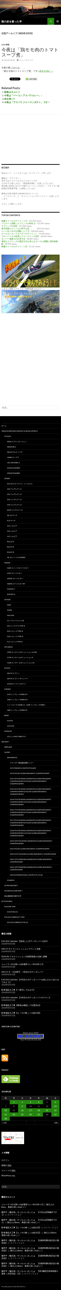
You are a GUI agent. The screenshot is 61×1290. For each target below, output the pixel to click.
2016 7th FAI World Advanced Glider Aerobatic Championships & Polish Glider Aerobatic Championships (30, 812)
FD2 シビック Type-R (15, 636)
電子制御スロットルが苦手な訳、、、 (18, 228)
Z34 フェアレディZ (14, 505)
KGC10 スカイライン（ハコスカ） (20, 484)
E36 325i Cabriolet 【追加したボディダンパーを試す (24, 941)
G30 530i (10, 726)
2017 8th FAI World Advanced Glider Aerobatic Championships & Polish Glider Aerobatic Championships (30, 822)
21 (6, 1114)
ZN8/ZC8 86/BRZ (13, 473)
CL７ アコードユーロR (15, 621)
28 (6, 1118)
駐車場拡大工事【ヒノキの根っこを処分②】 (21, 1227)
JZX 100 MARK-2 (13, 463)
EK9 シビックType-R (15, 631)
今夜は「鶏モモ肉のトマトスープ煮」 (30, 52)
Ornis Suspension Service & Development (19, 431)
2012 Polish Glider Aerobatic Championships (29, 773)
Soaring (10, 880)
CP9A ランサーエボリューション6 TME (22, 652)
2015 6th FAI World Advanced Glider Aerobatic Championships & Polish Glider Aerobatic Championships (30, 791)
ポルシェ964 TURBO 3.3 (16, 736)
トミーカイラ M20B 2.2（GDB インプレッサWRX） (26, 705)
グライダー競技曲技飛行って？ (22, 763)
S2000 (9, 610)
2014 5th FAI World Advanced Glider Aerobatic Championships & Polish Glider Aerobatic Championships (30, 802)
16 (22, 1110)
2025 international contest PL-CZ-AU (26, 875)
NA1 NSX (10, 615)
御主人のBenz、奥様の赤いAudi (21, 1222)
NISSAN (7, 478)
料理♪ (8, 45)
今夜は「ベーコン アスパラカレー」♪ (23, 95)
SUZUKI (7, 668)
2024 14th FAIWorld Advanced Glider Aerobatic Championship (31, 868)
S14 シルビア (12, 531)
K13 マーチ (11, 520)
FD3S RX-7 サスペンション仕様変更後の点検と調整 (24, 956)
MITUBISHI (8, 647)
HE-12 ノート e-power (16, 557)
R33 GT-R (10, 547)
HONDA (7, 599)
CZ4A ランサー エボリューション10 (20, 663)
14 (6, 1110)
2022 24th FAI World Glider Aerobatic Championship (33, 854)
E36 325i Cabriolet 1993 (14, 917)
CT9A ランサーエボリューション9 (20, 657)
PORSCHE (8, 731)
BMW (6, 715)
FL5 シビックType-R (15, 642)
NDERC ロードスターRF (16, 584)
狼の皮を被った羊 (11, 21)
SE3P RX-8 (11, 594)
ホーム (4, 426)
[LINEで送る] (31, 78)
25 (39, 1114)
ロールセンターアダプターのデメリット (19, 233)
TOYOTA (7, 436)
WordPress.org (8, 1175)
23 (22, 1114)
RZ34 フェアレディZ (15, 510)
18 (39, 1110)
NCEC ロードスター (14, 573)
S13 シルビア (12, 526)
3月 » (56, 1122)
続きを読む (46, 71)
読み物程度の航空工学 (12, 896)
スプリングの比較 (9, 226)
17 (30, 1110)
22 (14, 1114)
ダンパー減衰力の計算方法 (13, 239)
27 (55, 1114)
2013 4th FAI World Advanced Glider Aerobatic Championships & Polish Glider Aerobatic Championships (30, 781)
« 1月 (4, 1122)
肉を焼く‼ (9, 98)
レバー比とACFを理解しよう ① (15, 231)
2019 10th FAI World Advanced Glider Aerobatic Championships (31, 842)
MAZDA (7, 563)
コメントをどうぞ (26, 60)
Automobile (6, 901)
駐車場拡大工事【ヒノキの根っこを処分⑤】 (21, 1013)
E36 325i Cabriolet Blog (17, 922)
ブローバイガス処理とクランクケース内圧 (20, 236)
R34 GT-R (10, 552)
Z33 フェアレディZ (14, 499)
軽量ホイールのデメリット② (14, 246)
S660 (9, 605)
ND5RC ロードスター (15, 578)
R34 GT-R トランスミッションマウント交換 (20, 949)
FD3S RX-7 (11, 589)
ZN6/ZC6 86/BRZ (13, 468)
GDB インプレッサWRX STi (17, 700)
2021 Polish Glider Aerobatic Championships (29, 849)
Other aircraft (11, 885)
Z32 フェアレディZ (14, 494)
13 (55, 1106)
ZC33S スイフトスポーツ (16, 684)
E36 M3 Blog (12, 912)
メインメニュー (57, 21)
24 (30, 1114)
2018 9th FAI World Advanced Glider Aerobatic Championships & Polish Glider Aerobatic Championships (30, 833)
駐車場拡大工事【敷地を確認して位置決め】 (21, 1005)
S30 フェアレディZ (14, 489)
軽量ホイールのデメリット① (14, 221)
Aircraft (5, 742)
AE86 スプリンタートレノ (17, 441)
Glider (7, 752)
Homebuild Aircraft (13, 891)
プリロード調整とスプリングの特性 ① (18, 223)
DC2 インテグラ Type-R (16, 626)
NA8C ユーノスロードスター (18, 568)
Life (3, 45)
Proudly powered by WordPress (13, 1286)
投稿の (6, 1165)
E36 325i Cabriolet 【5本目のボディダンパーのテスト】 (26, 997)
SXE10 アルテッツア (15, 452)
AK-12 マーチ (12, 515)
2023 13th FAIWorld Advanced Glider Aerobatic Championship (31, 860)
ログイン (5, 1160)
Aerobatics (12, 757)
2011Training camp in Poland (23, 768)
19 (47, 1110)
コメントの (8, 1170)
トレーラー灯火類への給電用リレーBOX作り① (22, 964)
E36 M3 (10, 721)
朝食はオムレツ (12, 92)
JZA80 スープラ (13, 457)
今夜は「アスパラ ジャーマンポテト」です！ (27, 102)
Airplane (8, 747)
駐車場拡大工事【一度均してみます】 (18, 990)
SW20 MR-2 (11, 447)
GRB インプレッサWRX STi (17, 710)
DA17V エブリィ (13, 673)
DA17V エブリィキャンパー (17, 678)
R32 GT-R (10, 542)
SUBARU (7, 689)
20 (55, 1110)
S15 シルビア (12, 536)
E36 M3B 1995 (9, 906)
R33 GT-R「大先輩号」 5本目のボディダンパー (22, 972)
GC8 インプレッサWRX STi (17, 694)
